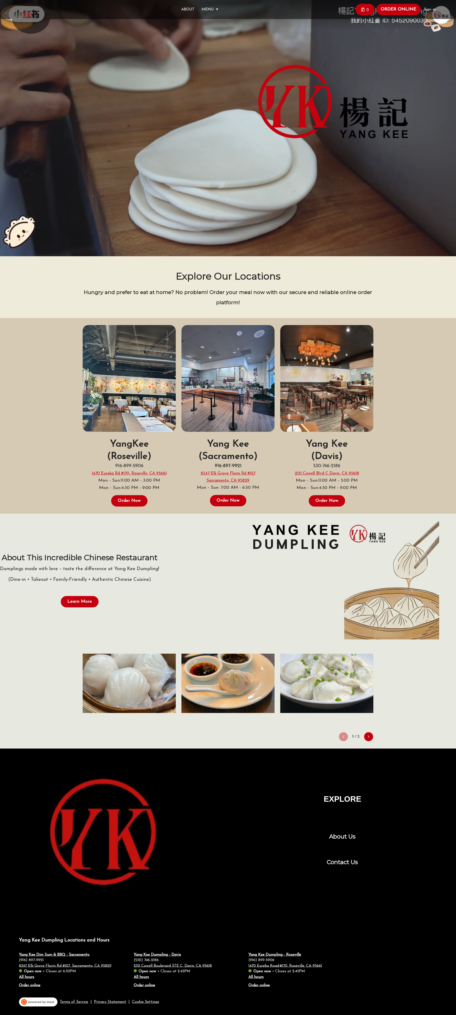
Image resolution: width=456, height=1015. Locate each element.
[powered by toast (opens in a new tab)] (38, 1002)
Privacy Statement (110, 1002)
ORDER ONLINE (398, 9)
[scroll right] (368, 736)
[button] (211, 9)
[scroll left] (343, 736)
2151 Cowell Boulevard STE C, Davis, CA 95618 (173, 966)
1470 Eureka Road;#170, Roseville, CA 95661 (285, 966)
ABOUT (188, 9)
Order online (29, 985)
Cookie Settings (145, 1002)
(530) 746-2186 (146, 960)
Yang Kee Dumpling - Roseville (274, 955)
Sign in (430, 9)
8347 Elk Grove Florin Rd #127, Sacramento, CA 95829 (65, 966)
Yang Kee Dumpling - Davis (157, 955)
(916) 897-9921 (31, 960)
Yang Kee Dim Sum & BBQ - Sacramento (54, 955)
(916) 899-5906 (261, 960)
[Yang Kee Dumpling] (34, 18)
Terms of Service (74, 1002)
